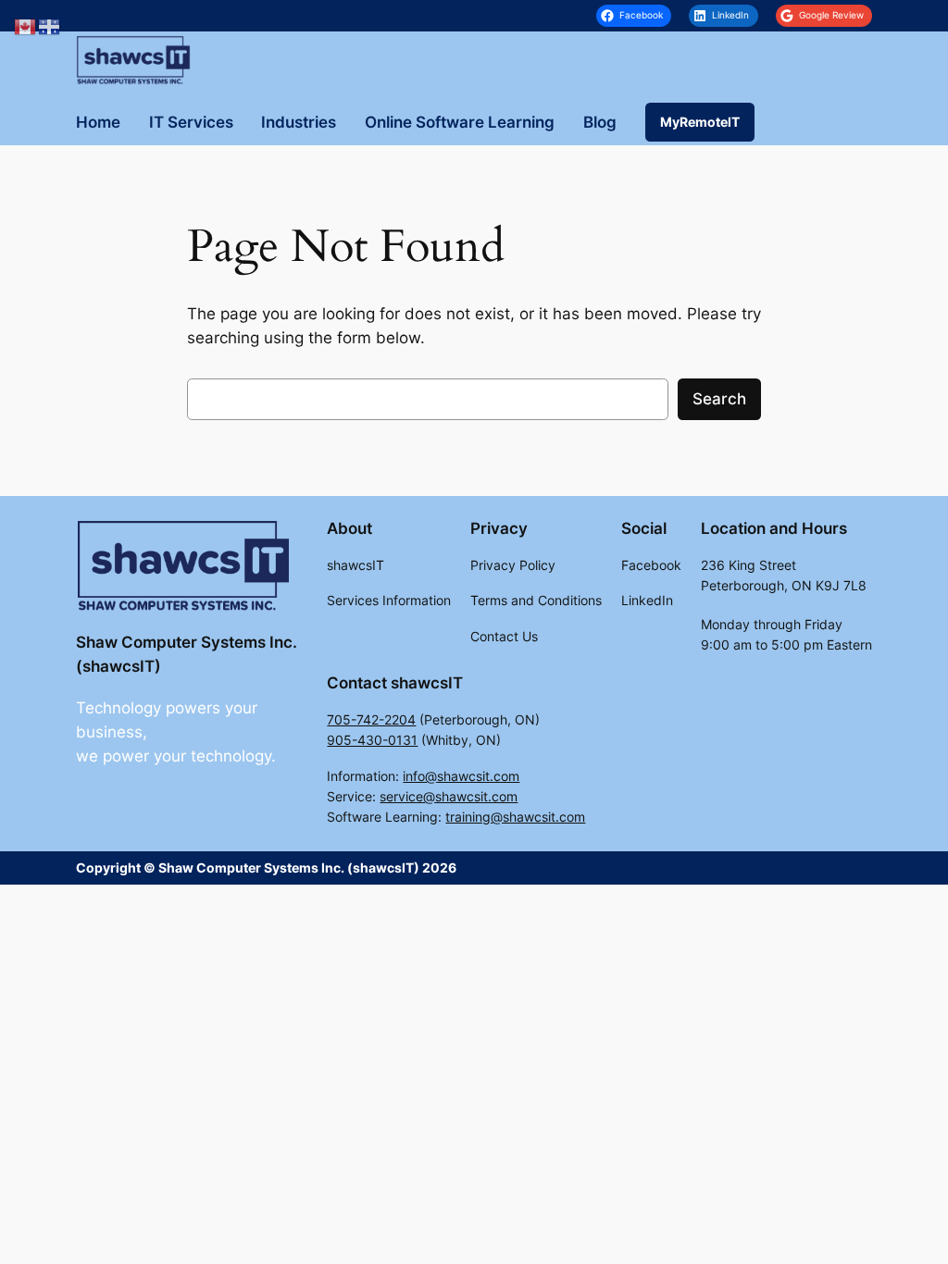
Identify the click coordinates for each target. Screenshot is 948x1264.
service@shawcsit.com (449, 796)
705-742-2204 (371, 719)
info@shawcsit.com (461, 776)
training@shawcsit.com (515, 816)
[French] (50, 26)
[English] (26, 26)
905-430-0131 (372, 740)
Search (719, 399)
